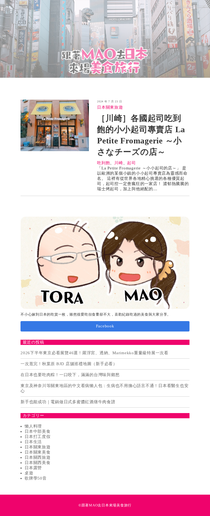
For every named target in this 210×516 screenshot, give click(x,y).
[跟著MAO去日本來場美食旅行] (105, 39)
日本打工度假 (38, 436)
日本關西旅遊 (38, 457)
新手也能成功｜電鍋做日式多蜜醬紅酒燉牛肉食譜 (68, 402)
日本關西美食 (38, 462)
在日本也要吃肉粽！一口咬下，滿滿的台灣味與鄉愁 (70, 375)
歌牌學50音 (36, 478)
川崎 (118, 163)
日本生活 (33, 442)
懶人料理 (33, 426)
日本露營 (33, 468)
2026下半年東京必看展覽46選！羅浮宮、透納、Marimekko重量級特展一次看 (94, 353)
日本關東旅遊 (110, 107)
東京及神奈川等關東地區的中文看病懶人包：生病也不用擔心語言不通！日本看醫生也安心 (104, 388)
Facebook (105, 326)
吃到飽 (103, 163)
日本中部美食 (38, 431)
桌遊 (29, 473)
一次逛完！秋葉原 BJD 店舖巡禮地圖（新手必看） (69, 364)
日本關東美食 (38, 452)
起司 (131, 163)
